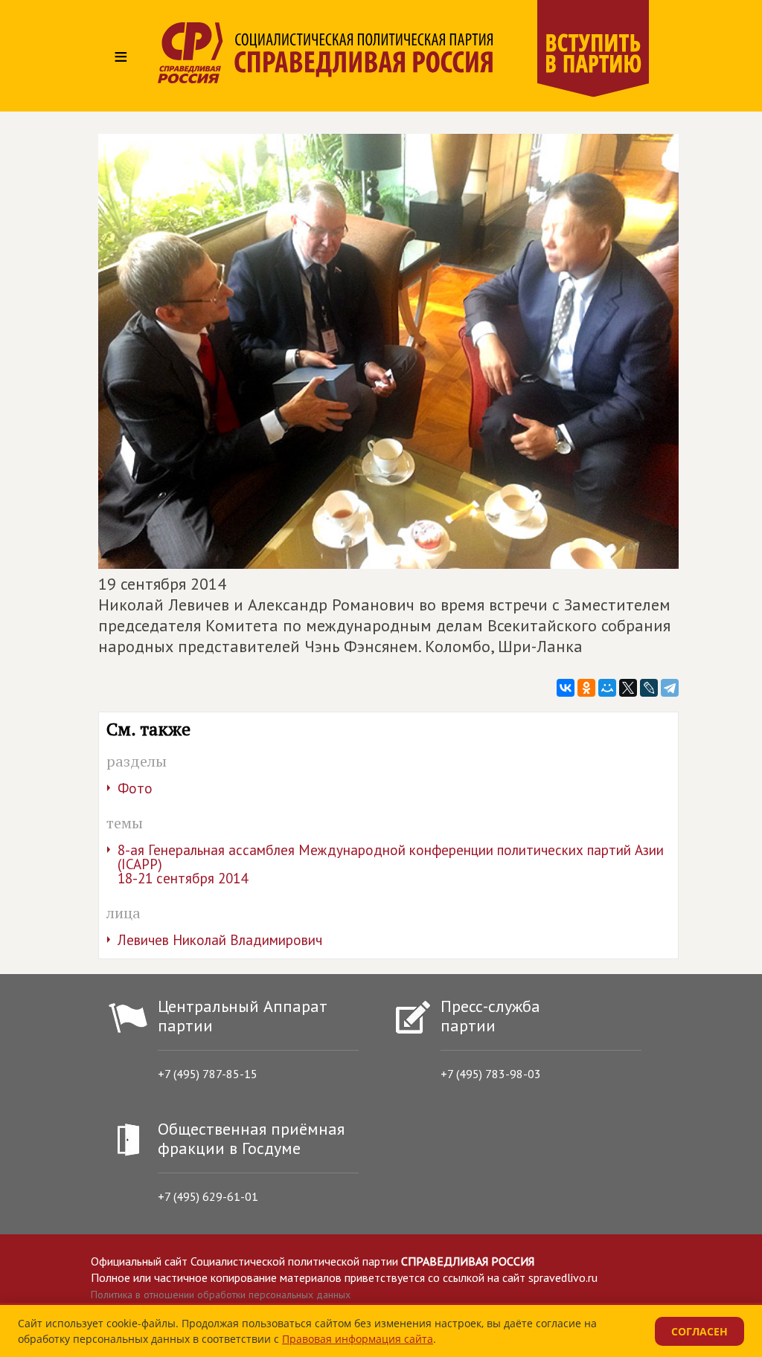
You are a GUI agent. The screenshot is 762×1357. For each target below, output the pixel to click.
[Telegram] (670, 688)
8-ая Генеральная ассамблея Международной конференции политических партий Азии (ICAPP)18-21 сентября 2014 (391, 864)
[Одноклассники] (586, 688)
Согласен (699, 1331)
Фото (135, 788)
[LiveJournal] (649, 688)
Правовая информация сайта (357, 1339)
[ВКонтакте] (565, 688)
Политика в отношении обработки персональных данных (220, 1294)
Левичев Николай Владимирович (220, 940)
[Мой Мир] (607, 688)
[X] (628, 688)
